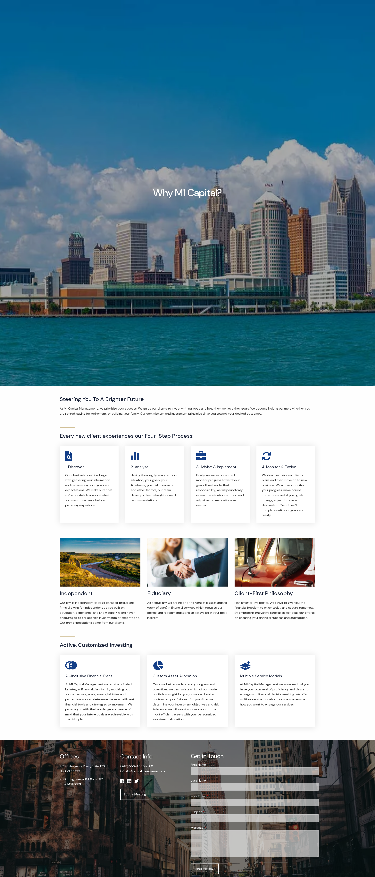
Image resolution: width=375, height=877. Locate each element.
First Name (198, 765)
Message (212, 828)
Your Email (213, 796)
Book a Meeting (135, 794)
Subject (211, 812)
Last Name (198, 780)
